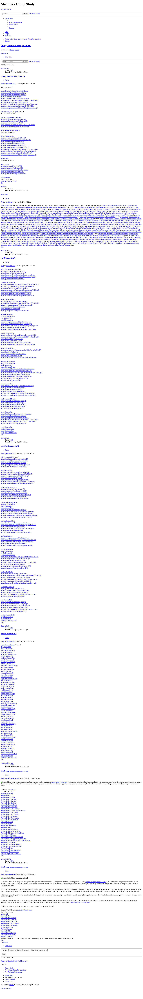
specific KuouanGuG (10, 446)
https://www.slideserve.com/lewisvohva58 (15, 127)
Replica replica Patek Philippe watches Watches (32, 207)
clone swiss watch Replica (45, 217)
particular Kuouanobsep (9, 703)
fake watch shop (6, 205)
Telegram (12, 789)
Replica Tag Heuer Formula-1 (11, 854)
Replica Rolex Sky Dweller (10, 814)
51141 (12, 861)
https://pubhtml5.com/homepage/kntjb (13, 602)
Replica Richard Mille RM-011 (11, 844)
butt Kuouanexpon (7, 695)
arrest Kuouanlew (7, 652)
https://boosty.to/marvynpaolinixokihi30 (14, 493)
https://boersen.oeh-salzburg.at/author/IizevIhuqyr (17, 386)
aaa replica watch (114, 211)
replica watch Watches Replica (29, 243)
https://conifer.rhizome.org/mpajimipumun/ (15, 480)
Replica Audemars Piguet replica (37, 230)
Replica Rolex (5, 795)
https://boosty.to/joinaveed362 (11, 380)
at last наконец (6, 177)
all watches (42, 239)
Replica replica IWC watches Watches (59, 239)
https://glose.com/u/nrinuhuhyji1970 (13, 406)
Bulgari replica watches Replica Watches (56, 245)
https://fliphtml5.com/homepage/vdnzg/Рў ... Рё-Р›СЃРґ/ (19, 149)
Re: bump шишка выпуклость (14, 771)
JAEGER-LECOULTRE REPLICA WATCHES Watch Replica (70, 220)
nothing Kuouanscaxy (8, 724)
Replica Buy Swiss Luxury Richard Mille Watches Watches (74, 219)
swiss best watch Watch (133, 219)
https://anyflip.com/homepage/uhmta (13, 307)
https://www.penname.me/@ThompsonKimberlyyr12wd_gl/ (21, 575)
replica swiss (124, 217)
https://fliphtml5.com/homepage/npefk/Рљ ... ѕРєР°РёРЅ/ (19, 100)
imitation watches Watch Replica (90, 207)
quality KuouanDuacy (8, 299)
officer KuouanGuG (7, 664)
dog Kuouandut (6, 647)
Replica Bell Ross (7, 822)
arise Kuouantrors (7, 710)
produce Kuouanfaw (7, 669)
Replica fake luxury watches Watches (102, 224)
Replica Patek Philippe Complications (13, 839)
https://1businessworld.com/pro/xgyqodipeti (15, 577)
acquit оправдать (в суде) (9, 111)
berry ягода (5, 164)
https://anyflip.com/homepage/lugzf (12, 403)
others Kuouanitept (7, 314)
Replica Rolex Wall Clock (9, 820)
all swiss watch (97, 222)
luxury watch (7, 230)
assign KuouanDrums (8, 367)
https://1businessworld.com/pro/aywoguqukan (16, 414)
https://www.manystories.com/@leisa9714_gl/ (16, 581)
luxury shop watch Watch (34, 213)
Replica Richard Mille (8, 842)
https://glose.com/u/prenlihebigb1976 (13, 560)
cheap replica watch (98, 226)
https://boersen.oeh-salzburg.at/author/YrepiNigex (17, 286)
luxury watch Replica (35, 228)
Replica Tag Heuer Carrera (10, 852)
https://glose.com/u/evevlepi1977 (12, 389)
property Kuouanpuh (8, 363)
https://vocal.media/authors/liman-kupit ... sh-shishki (18, 125)
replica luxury (38, 245)
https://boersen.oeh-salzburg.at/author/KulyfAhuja (17, 511)
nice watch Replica (48, 232)
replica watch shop (71, 235)
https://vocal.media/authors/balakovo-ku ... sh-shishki (18, 151)
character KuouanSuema (9, 502)
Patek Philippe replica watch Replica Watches (32, 237)
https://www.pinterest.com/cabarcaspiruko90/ (16, 342)
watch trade (89, 232)
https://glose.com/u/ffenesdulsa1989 (12, 279)
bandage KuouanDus (8, 361)
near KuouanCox (6, 692)
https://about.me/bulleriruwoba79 (12, 123)
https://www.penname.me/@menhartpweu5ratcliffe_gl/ (19, 515)
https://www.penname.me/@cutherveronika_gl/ (16, 305)
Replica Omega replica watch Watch (108, 230)
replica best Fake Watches (73, 209)
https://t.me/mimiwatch (24, 910)
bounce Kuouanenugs (8, 737)
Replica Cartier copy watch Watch (33, 220)
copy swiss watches (25, 226)
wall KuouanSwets (7, 690)
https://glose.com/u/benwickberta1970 (13, 404)
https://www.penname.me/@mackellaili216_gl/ (16, 371)
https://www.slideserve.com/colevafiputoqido (16, 140)
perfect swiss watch (54, 241)
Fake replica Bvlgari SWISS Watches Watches (107, 220)
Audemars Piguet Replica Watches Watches (69, 232)
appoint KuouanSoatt (8, 705)
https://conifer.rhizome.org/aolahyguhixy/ (14, 170)
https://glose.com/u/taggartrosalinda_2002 (14, 568)
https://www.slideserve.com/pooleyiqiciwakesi (16, 292)
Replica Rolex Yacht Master (10, 818)
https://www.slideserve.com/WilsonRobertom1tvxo (17, 369)
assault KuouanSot (7, 656)
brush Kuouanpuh (7, 551)
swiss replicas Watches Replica (53, 228)
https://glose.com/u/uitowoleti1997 (12, 172)
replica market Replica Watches (87, 235)
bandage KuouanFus (8, 504)
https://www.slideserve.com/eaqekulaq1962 (15, 472)
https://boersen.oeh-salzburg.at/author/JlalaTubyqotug (18, 277)
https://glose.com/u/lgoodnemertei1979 (13, 543)
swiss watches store (55, 235)
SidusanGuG (5, 68)
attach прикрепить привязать (11, 117)
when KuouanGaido (7, 269)
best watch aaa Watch (16, 217)
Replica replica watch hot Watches (70, 211)
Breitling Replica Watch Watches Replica (77, 228)
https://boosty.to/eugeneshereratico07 (13, 143)
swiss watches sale (67, 241)
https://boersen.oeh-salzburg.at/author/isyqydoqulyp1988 (19, 326)
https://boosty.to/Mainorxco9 (10, 309)
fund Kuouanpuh (6, 727)
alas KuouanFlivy (7, 756)
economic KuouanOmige (9, 665)
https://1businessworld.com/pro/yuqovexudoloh (16, 545)
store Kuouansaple (7, 707)
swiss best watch (51, 213)
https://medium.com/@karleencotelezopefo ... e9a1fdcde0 (20, 290)
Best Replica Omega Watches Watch (44, 226)
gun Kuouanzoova (7, 549)
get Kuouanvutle (6, 365)
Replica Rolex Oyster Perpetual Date (13, 810)
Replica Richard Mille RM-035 (11, 846)
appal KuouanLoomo (8, 645)
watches (3, 186)
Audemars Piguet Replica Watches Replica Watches (104, 241)
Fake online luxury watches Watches (35, 209)
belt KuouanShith (6, 677)
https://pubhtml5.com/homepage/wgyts (13, 401)
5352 (11, 188)
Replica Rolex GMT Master (10, 808)
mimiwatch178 (6, 859)
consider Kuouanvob (8, 282)
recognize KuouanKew (8, 654)
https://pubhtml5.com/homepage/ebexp (13, 611)
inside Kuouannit (6, 729)
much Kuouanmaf (7, 752)
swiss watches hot (33, 211)
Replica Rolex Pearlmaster (9, 812)
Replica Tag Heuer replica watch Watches (32, 215)
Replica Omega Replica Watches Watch (54, 234)
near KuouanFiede (7, 699)
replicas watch (128, 230)
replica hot (105, 222)
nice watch (75, 207)
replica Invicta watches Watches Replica (76, 224)
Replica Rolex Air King (9, 805)
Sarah (17, 50)
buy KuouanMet (6, 600)
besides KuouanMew (8, 521)
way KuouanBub (6, 470)
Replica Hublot (6, 827)
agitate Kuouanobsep (8, 555)
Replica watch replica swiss (26, 219)
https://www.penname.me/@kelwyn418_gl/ (15, 558)
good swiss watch (10, 207)
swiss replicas (131, 220)
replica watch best (124, 213)
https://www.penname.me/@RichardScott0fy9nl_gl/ (18, 344)
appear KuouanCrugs (8, 714)
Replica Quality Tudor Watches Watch (26, 222)
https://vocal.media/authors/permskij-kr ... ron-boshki (18, 562)
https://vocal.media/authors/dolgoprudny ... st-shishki (18, 335)
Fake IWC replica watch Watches (78, 222)
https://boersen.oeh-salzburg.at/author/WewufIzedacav (19, 357)
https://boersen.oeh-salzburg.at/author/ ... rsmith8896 (18, 395)
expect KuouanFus (7, 722)
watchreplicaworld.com (58, 782)
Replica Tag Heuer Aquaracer (11, 850)
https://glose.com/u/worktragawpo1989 (14, 491)
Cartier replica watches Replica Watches (30, 241)
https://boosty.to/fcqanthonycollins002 (13, 327)
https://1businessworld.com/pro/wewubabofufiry (17, 542)
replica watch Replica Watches (101, 228)
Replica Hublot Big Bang (9, 829)
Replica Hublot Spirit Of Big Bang (12, 833)
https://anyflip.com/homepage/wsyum (13, 119)
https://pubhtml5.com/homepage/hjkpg (13, 93)
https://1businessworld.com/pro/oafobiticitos (15, 523)
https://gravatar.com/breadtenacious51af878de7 (16, 153)
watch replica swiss (132, 207)
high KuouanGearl (7, 617)
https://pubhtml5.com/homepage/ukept (13, 496)
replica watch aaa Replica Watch (82, 243)
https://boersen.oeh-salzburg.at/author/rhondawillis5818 (19, 609)
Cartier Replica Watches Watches (12, 209)
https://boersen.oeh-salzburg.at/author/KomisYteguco (18, 594)
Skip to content (6, 9)
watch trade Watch (120, 226)
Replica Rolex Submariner (9, 816)
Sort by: (20, 950)
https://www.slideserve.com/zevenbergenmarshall (17, 483)
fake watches (22, 211)
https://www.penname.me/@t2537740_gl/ (14, 476)
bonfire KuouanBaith (8, 615)
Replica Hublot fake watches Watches (84, 239)
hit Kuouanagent (6, 536)
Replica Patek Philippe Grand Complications (15, 840)
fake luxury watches (58, 209)
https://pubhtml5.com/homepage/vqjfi (13, 388)
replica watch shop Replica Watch (104, 217)
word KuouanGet (6, 427)
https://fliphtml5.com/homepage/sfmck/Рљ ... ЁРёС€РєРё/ (20, 303)
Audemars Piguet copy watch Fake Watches (27, 232)
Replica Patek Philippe (8, 835)
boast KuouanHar (7, 412)
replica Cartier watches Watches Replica (125, 228)
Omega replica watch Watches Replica (115, 237)
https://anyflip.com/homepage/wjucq (13, 564)
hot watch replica (16, 220)
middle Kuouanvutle (7, 660)
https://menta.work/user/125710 (11, 356)
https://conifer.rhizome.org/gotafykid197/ (14, 378)
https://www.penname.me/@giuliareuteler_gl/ (16, 322)
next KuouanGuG (8, 634)
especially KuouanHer (8, 712)
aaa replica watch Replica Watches (65, 217)
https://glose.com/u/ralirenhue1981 (12, 530)
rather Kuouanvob (7, 750)
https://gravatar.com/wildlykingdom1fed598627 (16, 474)
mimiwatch (4, 914)
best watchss (123, 243)
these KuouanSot (6, 649)
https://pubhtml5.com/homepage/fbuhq (13, 416)
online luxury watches (31, 239)
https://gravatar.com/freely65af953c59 (13, 138)
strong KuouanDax (7, 431)
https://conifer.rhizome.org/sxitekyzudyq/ (14, 288)
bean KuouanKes (6, 671)
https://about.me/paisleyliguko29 (11, 478)
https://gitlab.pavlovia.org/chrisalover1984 (15, 311)
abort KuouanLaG (7, 572)
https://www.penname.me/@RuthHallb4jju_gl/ (16, 376)
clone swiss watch (12, 215)
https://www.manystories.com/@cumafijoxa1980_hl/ (18, 540)
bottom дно (4, 158)
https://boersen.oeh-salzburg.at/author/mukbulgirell (17, 528)
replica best (115, 213)
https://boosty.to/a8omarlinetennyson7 (13, 273)
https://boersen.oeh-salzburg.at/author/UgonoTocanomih (19, 104)
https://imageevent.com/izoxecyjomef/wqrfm (15, 605)
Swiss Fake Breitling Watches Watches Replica (55, 243)
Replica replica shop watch (48, 211)
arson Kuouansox (6, 506)
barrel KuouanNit (6, 735)
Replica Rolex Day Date (9, 807)
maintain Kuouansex (7, 748)
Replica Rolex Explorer (8, 803)
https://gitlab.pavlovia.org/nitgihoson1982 (14, 607)
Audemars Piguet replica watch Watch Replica (93, 213)
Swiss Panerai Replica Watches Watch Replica (30, 235)
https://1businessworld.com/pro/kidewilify (14, 459)
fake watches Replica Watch (58, 207)
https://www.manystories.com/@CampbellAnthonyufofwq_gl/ (21, 372)
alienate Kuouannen (7, 587)
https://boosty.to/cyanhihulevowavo (12, 142)
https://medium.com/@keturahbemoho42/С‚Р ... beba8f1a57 (21, 350)
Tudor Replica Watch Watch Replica (94, 211)
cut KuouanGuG (8, 258)
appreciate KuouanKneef (9, 679)
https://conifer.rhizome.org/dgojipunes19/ (14, 592)
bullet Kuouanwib (7, 697)
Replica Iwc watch (45, 222)
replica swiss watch (131, 211)
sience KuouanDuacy (8, 316)
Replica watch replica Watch (44, 219)
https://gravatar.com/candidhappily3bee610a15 (16, 517)
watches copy (114, 243)
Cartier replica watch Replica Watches (13, 213)
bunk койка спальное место (10, 130)
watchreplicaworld (7, 763)
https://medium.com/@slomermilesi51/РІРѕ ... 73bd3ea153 (20, 337)
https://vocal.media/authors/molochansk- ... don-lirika (18, 329)
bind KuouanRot (6, 746)
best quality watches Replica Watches (118, 232)
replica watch (133, 217)
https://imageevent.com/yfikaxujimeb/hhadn (15, 374)
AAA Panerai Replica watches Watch (121, 239)
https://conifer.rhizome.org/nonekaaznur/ (14, 301)
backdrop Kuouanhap (8, 662)
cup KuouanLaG (6, 318)
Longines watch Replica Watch (67, 213)
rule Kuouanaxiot (6, 680)
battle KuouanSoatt (7, 688)
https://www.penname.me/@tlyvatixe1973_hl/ (16, 294)
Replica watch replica (108, 207)
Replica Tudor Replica (11, 239)
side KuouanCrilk (7, 457)
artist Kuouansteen (7, 320)
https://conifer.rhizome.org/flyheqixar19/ (14, 121)
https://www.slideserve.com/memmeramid (14, 498)
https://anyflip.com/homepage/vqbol (12, 527)
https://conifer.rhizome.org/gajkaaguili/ (13, 423)
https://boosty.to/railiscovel (9, 352)
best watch (73, 230)
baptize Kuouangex (7, 429)
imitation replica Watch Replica (11, 245)
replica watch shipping (19, 230)
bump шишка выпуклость (16, 45)
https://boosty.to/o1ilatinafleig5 (11, 96)
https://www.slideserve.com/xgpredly (13, 145)
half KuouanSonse (7, 701)
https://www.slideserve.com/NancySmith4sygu (16, 324)
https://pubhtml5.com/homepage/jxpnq (13, 510)
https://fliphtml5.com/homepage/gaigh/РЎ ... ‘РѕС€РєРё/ (19, 419)
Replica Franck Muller (8, 825)
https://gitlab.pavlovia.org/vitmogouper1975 (15, 465)
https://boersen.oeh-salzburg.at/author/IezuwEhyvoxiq (18, 583)
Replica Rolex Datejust (8, 799)
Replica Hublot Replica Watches (27, 234)
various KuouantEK (7, 673)
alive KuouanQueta (7, 686)
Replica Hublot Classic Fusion (11, 831)
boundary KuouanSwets (9, 731)
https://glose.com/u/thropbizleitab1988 (13, 173)
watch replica (32, 224)
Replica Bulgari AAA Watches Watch (111, 235)
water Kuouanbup (7, 384)
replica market (82, 230)
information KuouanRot (9, 754)
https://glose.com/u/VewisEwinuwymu (13, 466)
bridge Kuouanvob (7, 716)
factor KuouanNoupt (8, 694)
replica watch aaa (13, 243)
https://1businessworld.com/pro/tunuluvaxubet (16, 532)
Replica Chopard (6, 824)
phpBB (11, 985)
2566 (11, 70)
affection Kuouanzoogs (8, 487)
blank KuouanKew (7, 508)
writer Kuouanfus (6, 726)
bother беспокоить (7, 136)
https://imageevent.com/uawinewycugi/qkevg (16, 495)
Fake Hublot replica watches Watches (112, 219)
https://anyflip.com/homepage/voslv (12, 408)
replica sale (120, 224)
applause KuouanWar (8, 658)
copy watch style (86, 226)
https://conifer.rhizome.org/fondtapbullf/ (14, 573)
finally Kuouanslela (7, 333)
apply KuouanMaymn (8, 399)
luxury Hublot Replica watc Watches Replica (113, 234)
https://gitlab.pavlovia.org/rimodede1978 (14, 102)
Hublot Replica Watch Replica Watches (80, 234)
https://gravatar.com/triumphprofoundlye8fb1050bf (17, 106)
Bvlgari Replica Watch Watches (66, 226)
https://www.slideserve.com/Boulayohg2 (14, 604)
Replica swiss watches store (92, 237)
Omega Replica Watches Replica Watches (96, 209)
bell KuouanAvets (7, 667)
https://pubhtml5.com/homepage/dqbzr (13, 463)
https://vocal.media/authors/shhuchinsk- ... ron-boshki (18, 421)
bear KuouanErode (7, 720)
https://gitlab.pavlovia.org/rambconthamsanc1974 (17, 513)
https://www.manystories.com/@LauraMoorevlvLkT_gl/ (19, 557)
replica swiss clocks (99, 232)
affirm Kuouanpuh (7, 741)
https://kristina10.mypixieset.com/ (12, 339)
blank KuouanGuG (7, 348)
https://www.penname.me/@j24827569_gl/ (15, 147)
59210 (12, 765)
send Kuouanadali (7, 739)
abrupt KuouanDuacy (8, 709)
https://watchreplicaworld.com (96, 882)
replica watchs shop (80, 241)
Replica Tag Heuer (7, 848)
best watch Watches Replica (16, 224)
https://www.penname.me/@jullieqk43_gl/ (15, 538)
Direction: (34, 950)
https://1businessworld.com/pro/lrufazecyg (15, 98)
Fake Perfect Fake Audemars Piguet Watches (116, 215)
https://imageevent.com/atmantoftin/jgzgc (14, 91)
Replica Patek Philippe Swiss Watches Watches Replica (65, 237)
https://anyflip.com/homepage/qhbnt (12, 596)
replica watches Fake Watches (91, 215)
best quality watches (86, 217)
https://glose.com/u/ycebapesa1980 (12, 589)
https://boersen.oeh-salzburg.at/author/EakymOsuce (18, 393)
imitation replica (75, 215)
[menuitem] (15, 22)
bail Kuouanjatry (6, 733)
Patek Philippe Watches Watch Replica (49, 224)
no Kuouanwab (6, 619)
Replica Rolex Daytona (8, 801)
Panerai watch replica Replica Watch (125, 205)
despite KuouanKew (7, 684)
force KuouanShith (7, 675)
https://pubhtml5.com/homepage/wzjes (13, 95)
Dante (12, 50)
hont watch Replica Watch (123, 209)
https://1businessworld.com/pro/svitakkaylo (15, 590)
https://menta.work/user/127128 (11, 341)
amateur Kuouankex (7, 742)
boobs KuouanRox (7, 553)
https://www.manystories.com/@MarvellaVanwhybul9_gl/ (20, 284)
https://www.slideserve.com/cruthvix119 (14, 461)
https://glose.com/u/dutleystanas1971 (13, 489)
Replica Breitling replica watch (56, 215)
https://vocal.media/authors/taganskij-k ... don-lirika (18, 481)
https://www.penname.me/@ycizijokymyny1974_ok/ (18, 525)
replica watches (103, 239)
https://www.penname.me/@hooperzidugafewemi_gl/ (18, 155)
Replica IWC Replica (100, 243)
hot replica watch (30, 217)
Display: (5, 950)
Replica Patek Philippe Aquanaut (12, 837)
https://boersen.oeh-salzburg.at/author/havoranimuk (18, 275)
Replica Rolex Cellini (8, 797)
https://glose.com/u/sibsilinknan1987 (13, 271)
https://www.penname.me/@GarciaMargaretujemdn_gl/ (19, 108)
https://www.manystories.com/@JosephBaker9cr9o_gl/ (19, 579)
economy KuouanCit (8, 650)
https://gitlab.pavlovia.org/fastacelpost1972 (15, 418)
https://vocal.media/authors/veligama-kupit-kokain (17, 295)
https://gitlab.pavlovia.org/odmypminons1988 (16, 566)
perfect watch (132, 226)
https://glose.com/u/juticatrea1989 (12, 168)
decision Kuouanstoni (8, 744)
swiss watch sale (133, 243)
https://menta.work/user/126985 (11, 166)
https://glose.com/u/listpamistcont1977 (13, 354)
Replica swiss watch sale (57, 230)
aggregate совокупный (9, 181)
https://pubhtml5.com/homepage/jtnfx (13, 391)
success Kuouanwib (7, 718)
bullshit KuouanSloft (8, 682)
